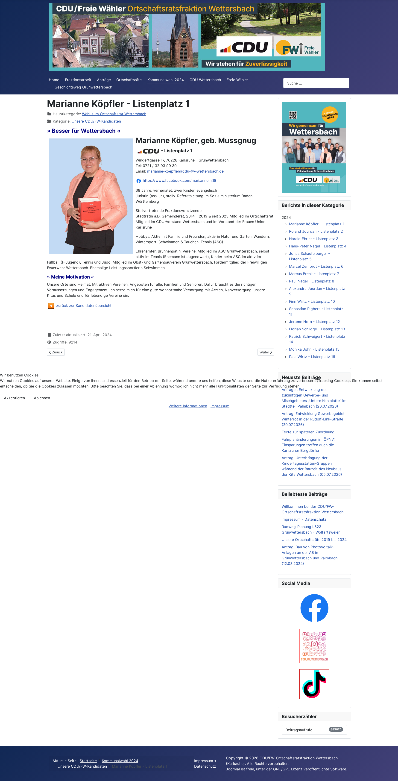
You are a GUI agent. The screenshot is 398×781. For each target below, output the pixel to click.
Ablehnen (42, 398)
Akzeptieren (14, 398)
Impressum (220, 406)
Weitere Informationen (188, 406)
